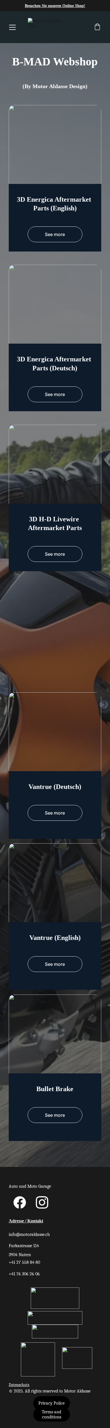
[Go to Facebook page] (20, 1202)
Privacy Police (51, 1403)
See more (55, 234)
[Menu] (12, 27)
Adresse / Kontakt (26, 1220)
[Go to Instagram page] (42, 1202)
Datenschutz (19, 1384)
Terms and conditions (51, 1414)
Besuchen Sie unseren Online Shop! (55, 6)
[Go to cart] (97, 27)
